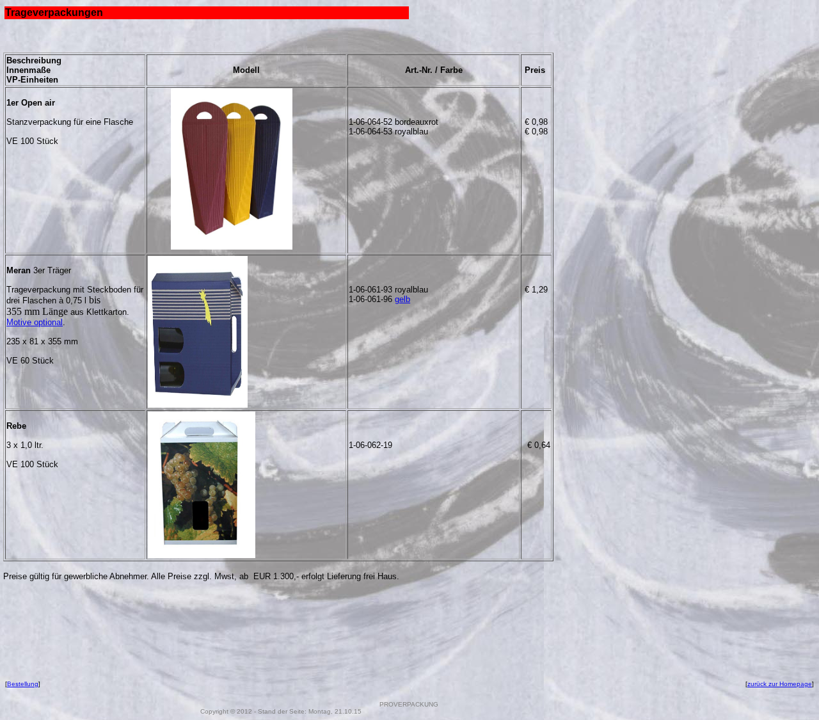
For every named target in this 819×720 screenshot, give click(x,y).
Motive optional (34, 322)
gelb (402, 299)
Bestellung (22, 683)
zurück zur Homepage (779, 683)
